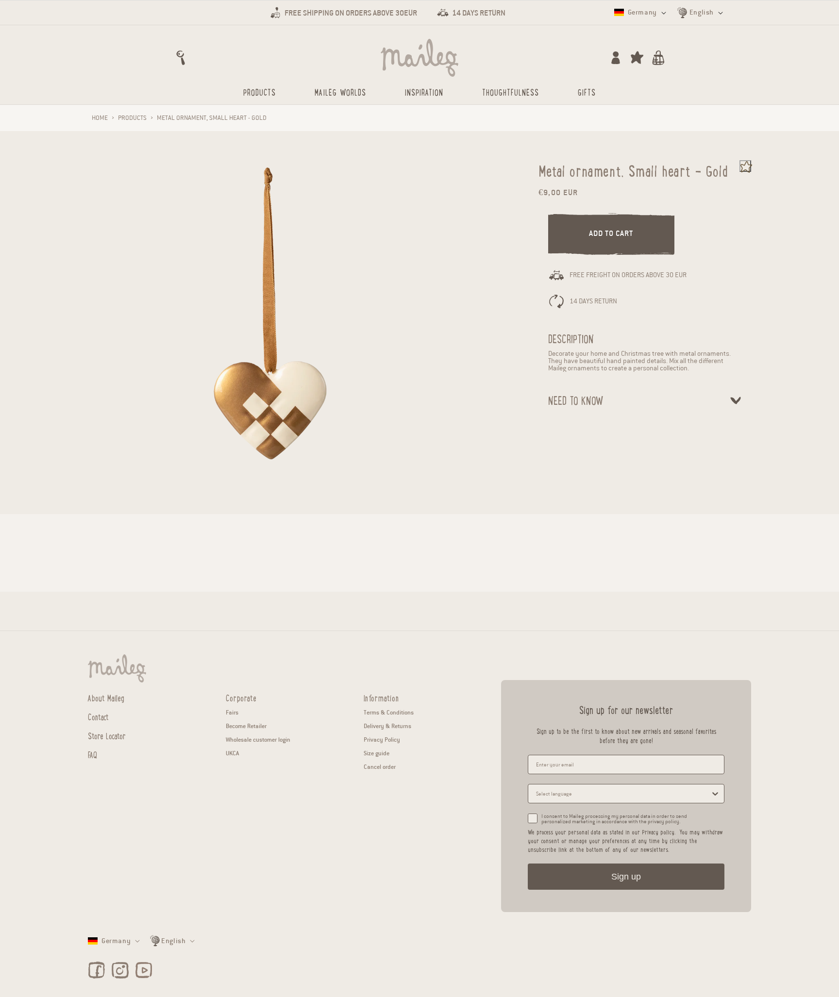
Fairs (232, 712)
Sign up (626, 876)
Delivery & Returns (387, 726)
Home (100, 118)
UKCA (232, 753)
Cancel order (380, 767)
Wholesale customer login (258, 739)
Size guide (376, 753)
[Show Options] (715, 793)
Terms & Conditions (389, 712)
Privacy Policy (382, 739)
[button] (180, 57)
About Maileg (106, 698)
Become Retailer (246, 726)
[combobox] (623, 793)
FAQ (92, 754)
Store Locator (107, 735)
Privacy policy (658, 831)
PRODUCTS (132, 118)
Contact (98, 716)
